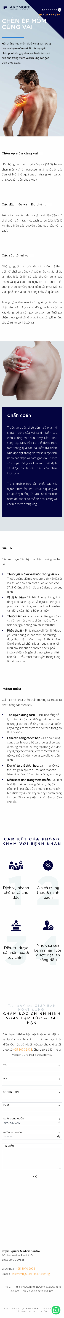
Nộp (36, 1176)
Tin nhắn (8, 1145)
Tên (31, 1065)
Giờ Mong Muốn (31, 1132)
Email (31, 1105)
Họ (31, 1079)
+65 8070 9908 (25, 1269)
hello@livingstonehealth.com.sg (30, 1274)
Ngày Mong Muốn (31, 1119)
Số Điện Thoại (31, 1092)
